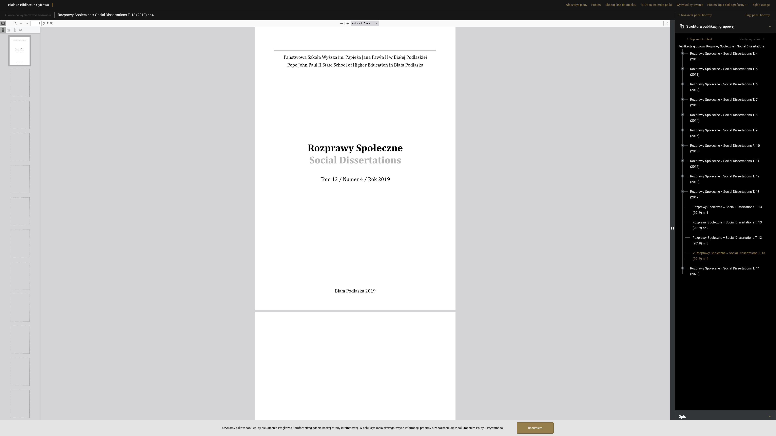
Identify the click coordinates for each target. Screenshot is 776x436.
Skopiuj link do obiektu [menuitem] (620, 5)
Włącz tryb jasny (576, 5)
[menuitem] (728, 56)
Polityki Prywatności (490, 428)
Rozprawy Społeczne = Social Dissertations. (735, 46)
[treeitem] (725, 56)
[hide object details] (672, 228)
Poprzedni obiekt (701, 39)
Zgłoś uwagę (761, 5)
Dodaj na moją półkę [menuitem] (659, 5)
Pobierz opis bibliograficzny (725, 5)
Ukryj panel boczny (757, 15)
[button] (725, 26)
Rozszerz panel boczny (696, 15)
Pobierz (596, 5)
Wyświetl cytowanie (690, 5)
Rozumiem (535, 428)
